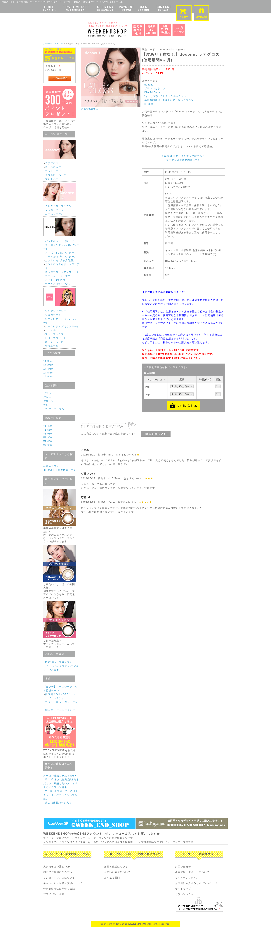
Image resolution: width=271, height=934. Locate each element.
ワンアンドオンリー (57, 311)
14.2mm (48, 365)
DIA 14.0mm (152, 92)
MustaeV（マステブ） (58, 662)
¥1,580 (47, 429)
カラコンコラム (184, 894)
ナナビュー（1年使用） (59, 276)
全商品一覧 (51, 345)
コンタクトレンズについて (59, 877)
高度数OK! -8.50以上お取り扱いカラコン (169, 100)
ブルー (47, 405)
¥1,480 (47, 426)
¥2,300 (47, 437)
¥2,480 (47, 441)
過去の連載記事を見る (58, 802)
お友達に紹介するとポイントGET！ (196, 883)
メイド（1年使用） (56, 279)
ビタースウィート (55, 338)
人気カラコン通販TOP (53, 44)
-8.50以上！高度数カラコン (59, 470)
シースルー (51, 330)
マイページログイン (187, 877)
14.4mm (48, 368)
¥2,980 (47, 445)
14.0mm (48, 361)
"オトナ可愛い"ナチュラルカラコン (165, 96)
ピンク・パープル (53, 409)
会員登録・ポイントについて (192, 872)
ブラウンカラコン (154, 88)
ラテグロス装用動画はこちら (183, 159)
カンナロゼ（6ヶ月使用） (60, 260)
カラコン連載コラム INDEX (60, 775)
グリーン (48, 401)
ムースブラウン (54, 213)
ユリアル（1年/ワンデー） (61, 256)
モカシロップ (53, 167)
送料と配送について (116, 866)
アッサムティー (54, 171)
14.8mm (48, 376)
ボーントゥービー (55, 342)
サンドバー (51, 178)
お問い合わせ (183, 866)
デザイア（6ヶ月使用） (59, 283)
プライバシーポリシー (56, 894)
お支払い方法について (117, 872)
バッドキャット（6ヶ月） (60, 241)
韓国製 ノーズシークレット (61, 709)
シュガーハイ (53, 314)
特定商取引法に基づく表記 (59, 888)
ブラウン (48, 393)
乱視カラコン (51, 466)
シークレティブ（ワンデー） (62, 326)
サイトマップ (183, 888)
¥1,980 (47, 433)
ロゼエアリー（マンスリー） (62, 272)
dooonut (149, 84)
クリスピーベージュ (57, 175)
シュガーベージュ (55, 210)
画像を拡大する (89, 109)
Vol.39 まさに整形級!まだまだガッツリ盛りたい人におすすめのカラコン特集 (61, 783)
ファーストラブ (54, 334)
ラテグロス (51, 163)
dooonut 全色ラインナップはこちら (183, 156)
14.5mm (48, 372)
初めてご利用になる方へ (57, 872)
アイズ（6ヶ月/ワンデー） (61, 252)
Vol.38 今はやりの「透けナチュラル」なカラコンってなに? (60, 795)
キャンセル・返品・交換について (63, 883)
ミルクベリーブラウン (58, 206)
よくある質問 (112, 877)
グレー (47, 397)
